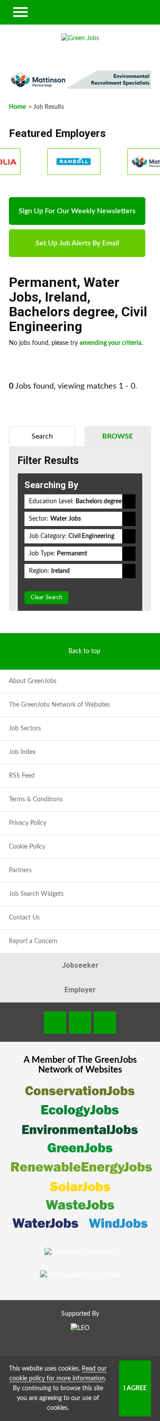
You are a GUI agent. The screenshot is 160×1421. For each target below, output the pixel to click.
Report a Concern (33, 941)
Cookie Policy (27, 847)
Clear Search (46, 598)
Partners (20, 870)
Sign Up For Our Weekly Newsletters (77, 211)
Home (17, 107)
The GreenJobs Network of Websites (59, 705)
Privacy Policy (27, 823)
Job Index (22, 752)
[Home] (80, 38)
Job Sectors (25, 728)
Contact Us (24, 918)
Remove (129, 501)
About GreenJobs (32, 681)
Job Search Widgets (36, 894)
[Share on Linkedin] (80, 1022)
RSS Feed (22, 776)
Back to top (84, 651)
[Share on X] (105, 1022)
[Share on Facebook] (55, 1022)
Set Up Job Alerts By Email (77, 243)
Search (42, 436)
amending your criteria (110, 343)
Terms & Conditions (36, 799)
